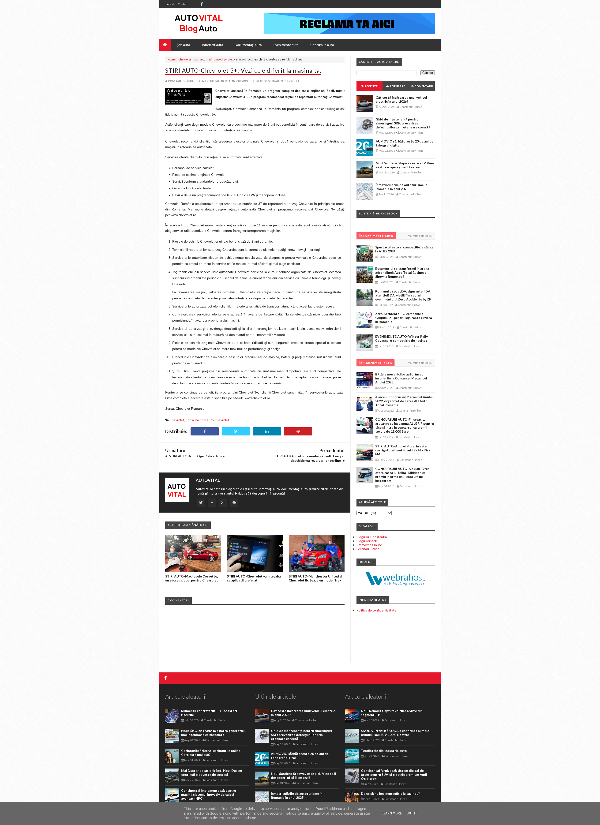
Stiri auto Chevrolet (221, 59)
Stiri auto (199, 59)
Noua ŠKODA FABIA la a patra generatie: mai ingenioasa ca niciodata (213, 733)
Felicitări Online (367, 549)
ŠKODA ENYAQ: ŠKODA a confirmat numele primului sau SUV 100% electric (395, 733)
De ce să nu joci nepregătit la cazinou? (390, 793)
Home (172, 59)
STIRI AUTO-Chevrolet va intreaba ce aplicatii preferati (254, 578)
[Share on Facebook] (205, 431)
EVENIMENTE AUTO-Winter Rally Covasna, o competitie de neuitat (401, 338)
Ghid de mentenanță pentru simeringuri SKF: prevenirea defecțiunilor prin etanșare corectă (403, 123)
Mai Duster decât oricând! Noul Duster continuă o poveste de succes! (211, 772)
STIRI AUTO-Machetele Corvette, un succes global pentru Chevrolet (191, 578)
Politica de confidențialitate (376, 610)
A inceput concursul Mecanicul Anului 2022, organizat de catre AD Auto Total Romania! (404, 401)
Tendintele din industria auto (384, 751)
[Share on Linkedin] (267, 431)
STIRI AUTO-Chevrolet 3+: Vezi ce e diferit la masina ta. (243, 70)
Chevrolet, (244, 80)
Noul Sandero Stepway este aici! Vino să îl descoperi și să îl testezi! (405, 165)
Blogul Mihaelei (367, 541)
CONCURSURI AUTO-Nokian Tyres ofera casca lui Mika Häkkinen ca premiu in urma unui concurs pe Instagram (402, 475)
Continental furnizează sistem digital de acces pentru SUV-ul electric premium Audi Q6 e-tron (394, 774)
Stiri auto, (260, 80)
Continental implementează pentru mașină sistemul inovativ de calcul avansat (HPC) (208, 794)
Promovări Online (369, 545)
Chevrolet (184, 59)
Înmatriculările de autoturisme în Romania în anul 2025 (401, 187)
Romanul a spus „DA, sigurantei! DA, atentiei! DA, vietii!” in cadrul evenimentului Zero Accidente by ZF (403, 295)
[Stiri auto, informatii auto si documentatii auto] (198, 23)
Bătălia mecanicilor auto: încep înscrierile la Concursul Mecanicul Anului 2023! (401, 378)
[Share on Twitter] (236, 431)
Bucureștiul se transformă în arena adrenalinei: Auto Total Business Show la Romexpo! (402, 272)
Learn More (392, 813)
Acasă (171, 4)
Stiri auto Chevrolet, (284, 80)
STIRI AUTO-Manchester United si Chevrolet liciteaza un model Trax (315, 578)
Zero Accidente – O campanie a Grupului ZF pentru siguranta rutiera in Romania (403, 318)
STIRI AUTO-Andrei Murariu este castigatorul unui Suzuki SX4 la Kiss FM (402, 450)
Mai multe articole (419, 235)
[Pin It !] (298, 431)
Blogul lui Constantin (371, 537)
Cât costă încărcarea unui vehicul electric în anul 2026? (401, 99)
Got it (411, 813)
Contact (183, 4)
